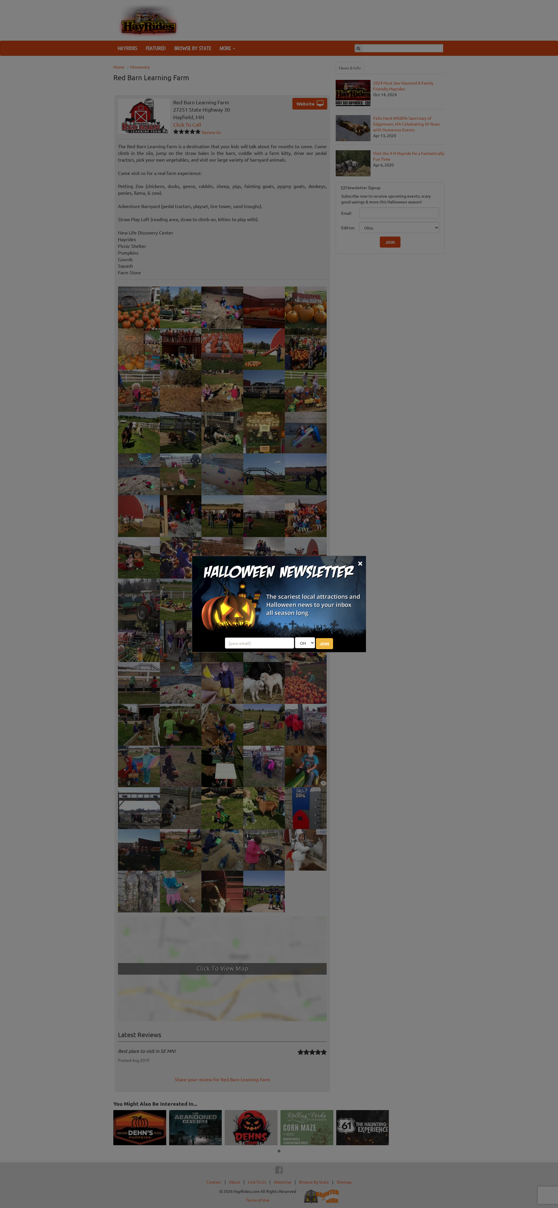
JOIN (324, 643)
